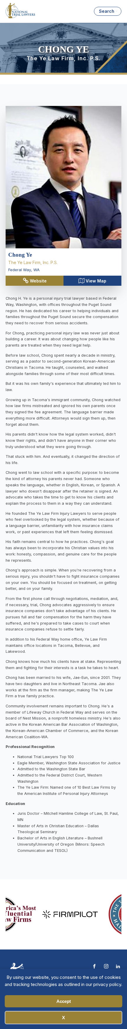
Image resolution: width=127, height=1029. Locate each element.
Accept (63, 1001)
